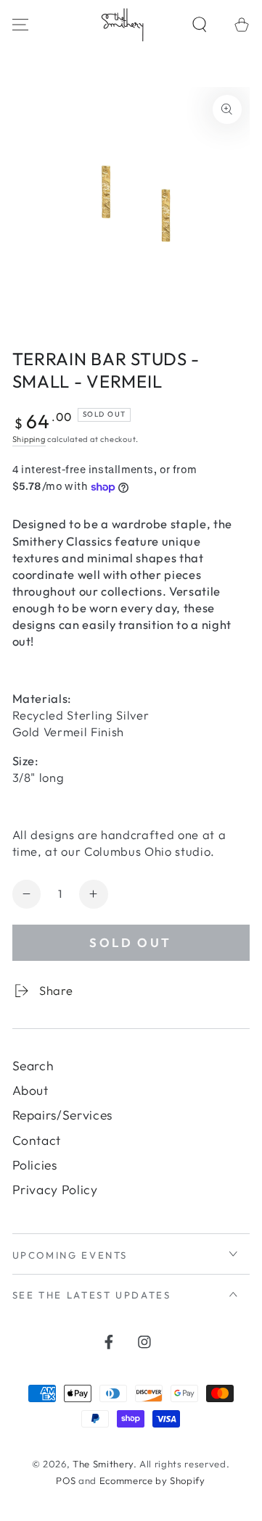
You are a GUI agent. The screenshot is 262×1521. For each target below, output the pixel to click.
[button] (200, 24)
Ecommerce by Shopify (152, 1480)
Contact (37, 1140)
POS (65, 1480)
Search (33, 1065)
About (30, 1090)
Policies (34, 1165)
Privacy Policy (55, 1189)
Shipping (29, 439)
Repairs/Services (62, 1115)
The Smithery (103, 1464)
